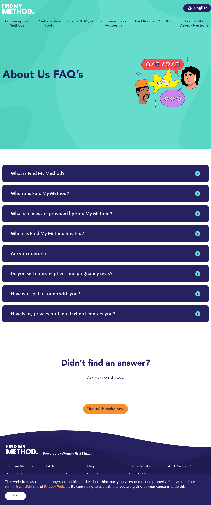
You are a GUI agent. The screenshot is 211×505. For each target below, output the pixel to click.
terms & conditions (20, 486)
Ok (15, 496)
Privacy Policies (56, 486)
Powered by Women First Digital (67, 453)
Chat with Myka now (105, 409)
